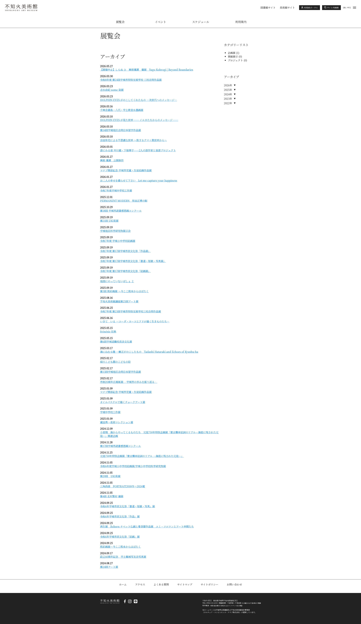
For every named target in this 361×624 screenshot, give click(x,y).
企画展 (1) (233, 53)
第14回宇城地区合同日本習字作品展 (120, 130)
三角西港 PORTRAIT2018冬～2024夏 (122, 486)
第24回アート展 (109, 567)
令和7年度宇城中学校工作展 (116, 190)
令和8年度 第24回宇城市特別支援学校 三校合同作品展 (131, 80)
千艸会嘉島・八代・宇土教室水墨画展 (121, 110)
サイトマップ (184, 584)
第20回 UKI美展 (110, 476)
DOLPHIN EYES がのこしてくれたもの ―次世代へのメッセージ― (138, 100)
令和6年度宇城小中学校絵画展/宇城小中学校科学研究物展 (133, 466)
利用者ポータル (311, 7)
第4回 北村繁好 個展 (111, 496)
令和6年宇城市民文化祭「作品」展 (120, 516)
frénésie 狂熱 (108, 331)
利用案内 (240, 22)
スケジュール (200, 22)
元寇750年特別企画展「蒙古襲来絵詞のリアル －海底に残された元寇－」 (142, 456)
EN (344, 7)
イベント (160, 22)
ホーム (123, 584)
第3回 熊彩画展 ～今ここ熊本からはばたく (124, 291)
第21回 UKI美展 (109, 220)
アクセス (140, 584)
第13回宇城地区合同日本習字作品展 (120, 371)
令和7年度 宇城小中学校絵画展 (117, 241)
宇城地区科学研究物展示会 (115, 231)
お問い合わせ (234, 584)
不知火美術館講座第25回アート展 (119, 301)
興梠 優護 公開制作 (112, 160)
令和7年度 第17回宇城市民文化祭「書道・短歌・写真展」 (133, 261)
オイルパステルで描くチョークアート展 (122, 402)
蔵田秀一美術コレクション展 (116, 422)
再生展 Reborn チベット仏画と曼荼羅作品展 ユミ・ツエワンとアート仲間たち (147, 526)
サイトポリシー (209, 584)
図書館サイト (268, 7)
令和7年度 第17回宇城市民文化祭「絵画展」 (125, 271)
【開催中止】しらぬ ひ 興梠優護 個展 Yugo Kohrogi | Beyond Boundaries (146, 69)
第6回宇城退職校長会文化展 (116, 341)
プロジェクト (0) (237, 60)
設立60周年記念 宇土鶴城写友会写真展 (123, 556)
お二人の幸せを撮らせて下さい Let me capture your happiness (138, 180)
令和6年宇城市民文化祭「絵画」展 (120, 536)
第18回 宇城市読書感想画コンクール (121, 210)
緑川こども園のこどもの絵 (115, 361)
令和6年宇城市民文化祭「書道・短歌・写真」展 (127, 506)
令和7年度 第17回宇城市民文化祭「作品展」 (125, 251)
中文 (349, 7)
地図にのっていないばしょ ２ (117, 281)
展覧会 (120, 22)
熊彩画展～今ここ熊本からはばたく (120, 546)
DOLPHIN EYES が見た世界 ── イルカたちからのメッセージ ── (139, 120)
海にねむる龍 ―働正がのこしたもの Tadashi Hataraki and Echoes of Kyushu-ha (149, 351)
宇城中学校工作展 (110, 412)
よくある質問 (161, 584)
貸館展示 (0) (235, 56)
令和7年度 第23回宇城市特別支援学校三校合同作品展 (130, 311)
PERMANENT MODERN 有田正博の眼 (123, 200)
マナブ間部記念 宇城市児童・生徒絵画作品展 (126, 170)
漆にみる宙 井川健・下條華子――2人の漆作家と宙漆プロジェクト (138, 150)
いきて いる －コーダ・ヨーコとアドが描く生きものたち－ (134, 321)
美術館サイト (287, 7)
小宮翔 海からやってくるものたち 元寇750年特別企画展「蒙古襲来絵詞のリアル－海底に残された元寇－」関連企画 (159, 434)
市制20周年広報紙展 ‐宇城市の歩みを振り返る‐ (128, 382)
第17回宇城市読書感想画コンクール (120, 446)
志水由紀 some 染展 (112, 90)
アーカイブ (231, 76)
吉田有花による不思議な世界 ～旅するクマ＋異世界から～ (133, 140)
